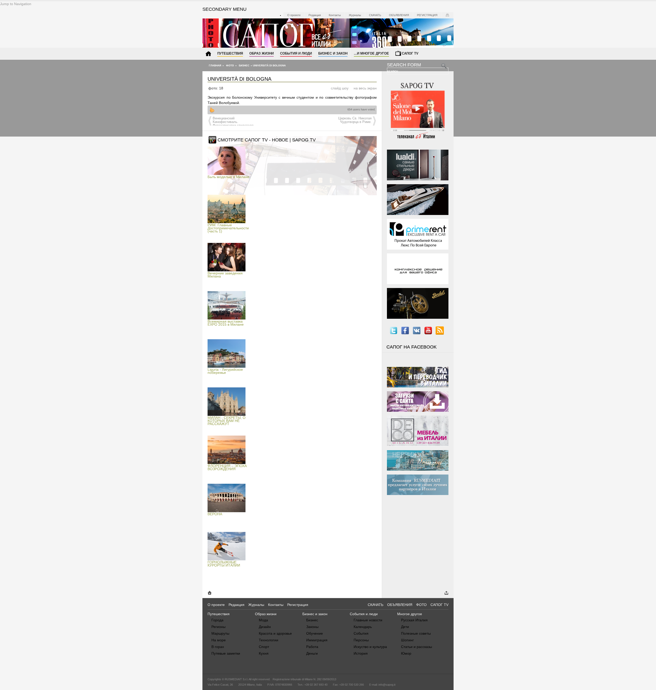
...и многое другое (371, 53)
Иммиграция (316, 640)
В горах (217, 647)
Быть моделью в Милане (228, 176)
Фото (230, 65)
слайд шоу (339, 88)
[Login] (447, 15)
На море (218, 640)
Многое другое (409, 614)
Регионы (218, 627)
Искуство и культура (370, 647)
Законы (312, 627)
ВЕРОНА (215, 514)
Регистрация (427, 15)
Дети (405, 627)
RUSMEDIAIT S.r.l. (236, 679)
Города (217, 620)
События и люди (296, 53)
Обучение (314, 633)
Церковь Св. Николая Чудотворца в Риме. (355, 120)
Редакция (315, 15)
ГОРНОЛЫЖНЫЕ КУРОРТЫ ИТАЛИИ (224, 564)
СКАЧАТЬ (375, 605)
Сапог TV (410, 53)
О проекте (294, 15)
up (212, 110)
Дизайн (265, 627)
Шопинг (407, 640)
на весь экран (365, 88)
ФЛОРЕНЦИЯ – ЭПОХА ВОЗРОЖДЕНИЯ (227, 467)
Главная (215, 65)
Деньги (312, 653)
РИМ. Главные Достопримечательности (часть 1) (228, 228)
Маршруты (220, 633)
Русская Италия (414, 620)
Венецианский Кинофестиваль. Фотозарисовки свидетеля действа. (233, 124)
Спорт (264, 647)
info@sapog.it (386, 684)
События (361, 633)
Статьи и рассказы (416, 647)
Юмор (406, 653)
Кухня (264, 653)
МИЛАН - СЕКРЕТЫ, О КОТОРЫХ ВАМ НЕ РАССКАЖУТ (226, 420)
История (361, 653)
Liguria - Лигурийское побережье (225, 371)
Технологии (268, 640)
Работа (312, 647)
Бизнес (244, 65)
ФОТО (421, 605)
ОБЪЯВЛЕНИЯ (399, 605)
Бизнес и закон (332, 53)
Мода (263, 620)
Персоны (361, 640)
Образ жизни (261, 53)
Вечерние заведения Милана (225, 275)
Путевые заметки (225, 653)
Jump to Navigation (15, 4)
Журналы (355, 15)
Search (393, 71)
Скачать (375, 15)
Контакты (335, 15)
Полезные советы (416, 633)
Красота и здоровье (275, 633)
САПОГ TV (439, 605)
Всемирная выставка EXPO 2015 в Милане (226, 323)
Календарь (363, 627)
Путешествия (230, 53)
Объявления (399, 15)
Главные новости (368, 620)
